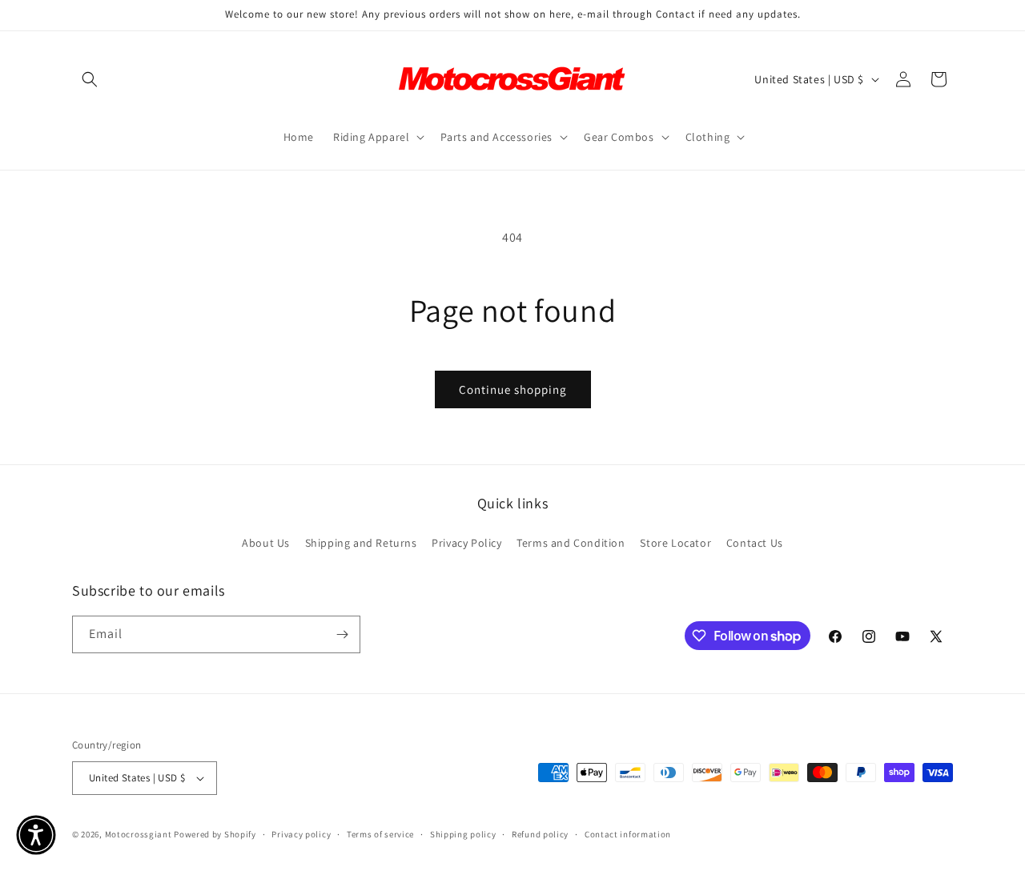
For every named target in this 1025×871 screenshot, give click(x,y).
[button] (89, 79)
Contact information (628, 834)
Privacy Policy (466, 543)
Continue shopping (513, 389)
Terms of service (380, 834)
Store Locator (675, 543)
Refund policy (540, 834)
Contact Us (754, 543)
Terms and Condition (571, 543)
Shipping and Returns (361, 543)
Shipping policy (463, 834)
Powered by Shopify (215, 834)
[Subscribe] (342, 634)
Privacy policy (301, 834)
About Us (266, 543)
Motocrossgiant (138, 834)
